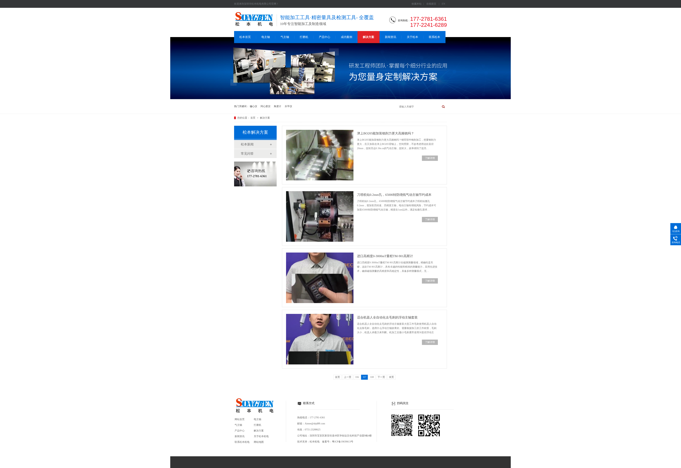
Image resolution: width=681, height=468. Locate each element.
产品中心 (324, 36)
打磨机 (304, 36)
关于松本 (412, 36)
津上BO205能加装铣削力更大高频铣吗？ (385, 133)
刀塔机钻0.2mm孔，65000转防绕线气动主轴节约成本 (394, 194)
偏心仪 (253, 106)
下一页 (381, 377)
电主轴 (265, 36)
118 (372, 377)
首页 (253, 118)
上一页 (347, 377)
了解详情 (430, 158)
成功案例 (346, 36)
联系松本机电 (242, 442)
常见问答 (247, 153)
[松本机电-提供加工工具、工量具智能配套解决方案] (340, 98)
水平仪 (288, 106)
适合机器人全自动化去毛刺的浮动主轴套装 (387, 317)
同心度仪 (265, 106)
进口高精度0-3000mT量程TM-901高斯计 (385, 256)
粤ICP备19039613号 (342, 441)
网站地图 (259, 442)
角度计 (277, 106)
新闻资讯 (390, 36)
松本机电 (315, 441)
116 (357, 377)
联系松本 (434, 36)
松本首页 (245, 36)
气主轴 (285, 36)
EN (443, 3)
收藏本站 (417, 3)
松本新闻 (247, 144)
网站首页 (240, 419)
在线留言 (431, 3)
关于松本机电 (261, 436)
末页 (391, 377)
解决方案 (368, 36)
